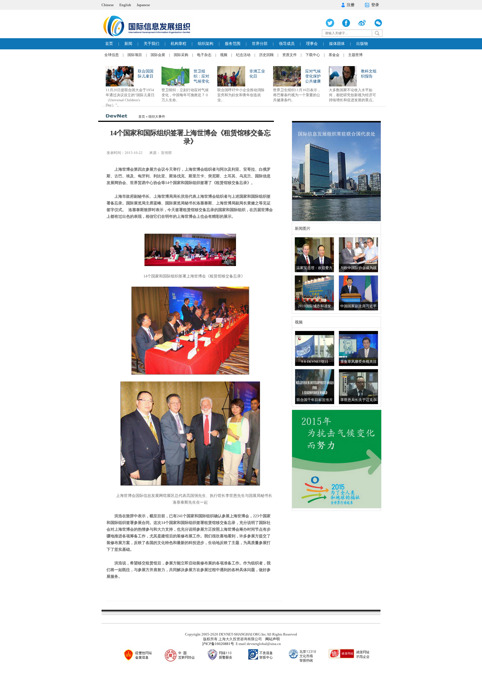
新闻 (128, 44)
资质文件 (289, 55)
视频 (223, 55)
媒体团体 (337, 44)
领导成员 (287, 44)
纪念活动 (243, 55)
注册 (351, 5)
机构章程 (178, 44)
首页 (109, 44)
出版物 (362, 44)
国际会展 (158, 55)
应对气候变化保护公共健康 (313, 76)
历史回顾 (266, 55)
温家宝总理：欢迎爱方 (314, 268)
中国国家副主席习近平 (358, 306)
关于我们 (151, 44)
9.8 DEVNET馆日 (314, 361)
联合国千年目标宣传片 (315, 400)
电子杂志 (204, 55)
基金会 (334, 55)
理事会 (312, 44)
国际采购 (181, 55)
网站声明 (272, 639)
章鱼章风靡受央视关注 (358, 361)
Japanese (143, 5)
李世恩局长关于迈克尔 (358, 400)
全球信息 (111, 55)
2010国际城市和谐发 (314, 306)
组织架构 (205, 44)
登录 (375, 5)
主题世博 (355, 55)
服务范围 (232, 44)
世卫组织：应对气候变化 (201, 76)
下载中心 (312, 55)
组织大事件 (156, 117)
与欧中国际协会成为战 (358, 268)
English (125, 5)
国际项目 (134, 55)
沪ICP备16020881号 (218, 644)
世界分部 (259, 44)
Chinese (108, 5)
